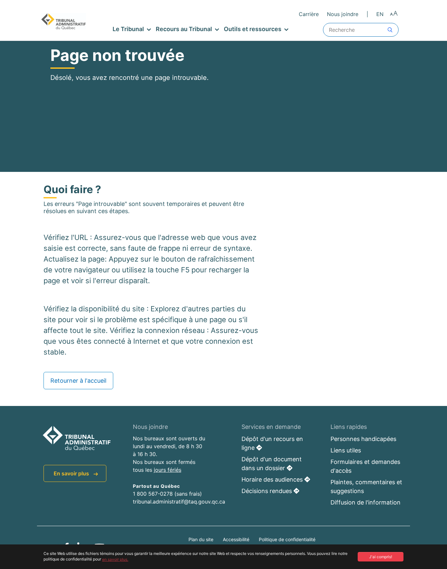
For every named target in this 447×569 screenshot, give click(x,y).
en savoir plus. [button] (115, 559)
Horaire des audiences (272, 479)
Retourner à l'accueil (78, 380)
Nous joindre (342, 14)
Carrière (309, 14)
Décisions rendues (267, 490)
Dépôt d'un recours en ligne (272, 443)
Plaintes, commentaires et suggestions (366, 486)
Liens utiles (346, 450)
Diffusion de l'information (366, 502)
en (380, 14)
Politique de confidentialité (287, 539)
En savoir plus (72, 473)
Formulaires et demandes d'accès (365, 466)
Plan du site (201, 539)
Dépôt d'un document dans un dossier (271, 463)
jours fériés (167, 470)
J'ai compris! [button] (380, 556)
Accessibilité (237, 539)
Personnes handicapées (363, 438)
